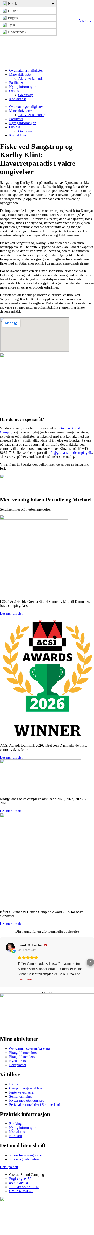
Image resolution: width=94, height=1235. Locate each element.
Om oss (14, 91)
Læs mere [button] (25, 979)
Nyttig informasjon (22, 87)
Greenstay (25, 95)
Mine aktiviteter (20, 74)
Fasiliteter (16, 83)
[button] (3, 962)
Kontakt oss (17, 99)
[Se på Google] (10, 947)
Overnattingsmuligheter (26, 70)
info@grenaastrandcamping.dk (70, 453)
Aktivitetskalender (31, 78)
